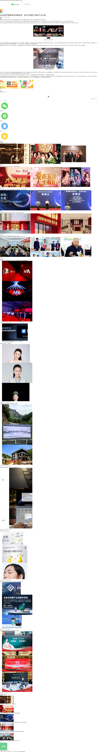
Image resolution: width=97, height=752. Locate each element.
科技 (21, 0)
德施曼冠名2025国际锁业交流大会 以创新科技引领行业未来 (9, 630)
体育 (5, 0)
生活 (10, 0)
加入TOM (7, 750)
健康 (17, 0)
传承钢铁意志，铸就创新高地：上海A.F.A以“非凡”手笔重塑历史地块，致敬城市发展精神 (14, 260)
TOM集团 (1, 750)
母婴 (12, 0)
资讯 (2, 0)
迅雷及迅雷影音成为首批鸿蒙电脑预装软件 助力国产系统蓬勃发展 (12, 341)
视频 (13, 0)
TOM (3, 17)
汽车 (20, 0)
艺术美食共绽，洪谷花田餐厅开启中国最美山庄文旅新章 (9, 403)
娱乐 (4, 0)
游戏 (7, 0)
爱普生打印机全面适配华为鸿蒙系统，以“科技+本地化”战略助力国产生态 (11, 581)
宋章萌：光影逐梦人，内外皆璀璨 (5, 343)
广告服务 (4, 750)
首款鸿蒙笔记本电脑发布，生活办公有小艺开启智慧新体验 (9, 467)
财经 (15, 0)
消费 (18, 0)
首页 (0, 0)
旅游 (8, 0)
